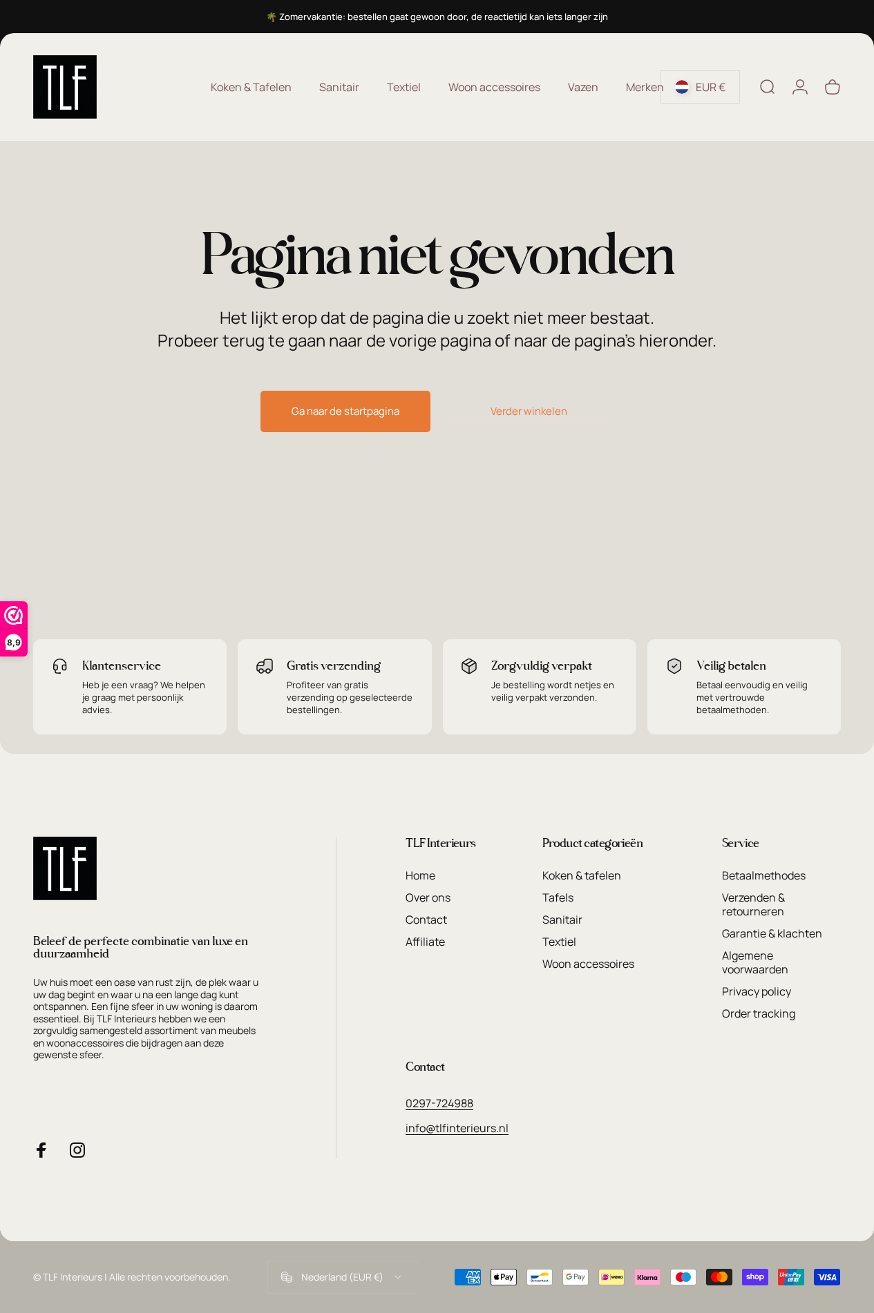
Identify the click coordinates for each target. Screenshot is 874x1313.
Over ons (428, 897)
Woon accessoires (588, 964)
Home (420, 875)
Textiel (559, 942)
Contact (426, 919)
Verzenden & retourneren (753, 904)
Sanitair (562, 919)
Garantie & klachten (772, 933)
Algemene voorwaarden (755, 962)
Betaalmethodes (764, 875)
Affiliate (425, 942)
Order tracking (758, 1013)
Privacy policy (756, 991)
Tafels (557, 897)
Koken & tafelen (581, 875)
